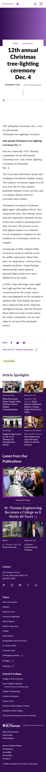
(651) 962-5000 (9, 578)
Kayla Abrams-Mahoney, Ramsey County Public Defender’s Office (33, 405)
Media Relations (8, 738)
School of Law (8, 701)
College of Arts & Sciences (13, 679)
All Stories (6, 666)
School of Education (11, 696)
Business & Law (9, 612)
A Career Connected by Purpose (31, 547)
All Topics (6, 661)
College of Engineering (11, 691)
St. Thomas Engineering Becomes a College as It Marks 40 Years (23, 512)
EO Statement (8, 749)
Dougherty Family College (13, 711)
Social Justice (8, 636)
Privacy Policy (7, 755)
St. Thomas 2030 (9, 646)
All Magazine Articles (11, 655)
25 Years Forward (12, 545)
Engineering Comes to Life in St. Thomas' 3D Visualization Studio (12, 439)
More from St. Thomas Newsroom (18, 350)
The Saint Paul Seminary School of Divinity (19, 716)
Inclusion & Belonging (11, 617)
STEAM (5, 631)
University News (27, 43)
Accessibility (7, 752)
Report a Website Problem (12, 746)
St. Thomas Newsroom (33, 85)
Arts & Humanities (10, 602)
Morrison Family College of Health (16, 706)
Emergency (7, 759)
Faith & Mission (9, 621)
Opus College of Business (16, 685)
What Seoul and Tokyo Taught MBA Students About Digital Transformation (12, 404)
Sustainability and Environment (15, 641)
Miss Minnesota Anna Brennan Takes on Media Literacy (33, 439)
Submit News (8, 735)
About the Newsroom (11, 732)
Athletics (6, 607)
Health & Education (10, 626)
